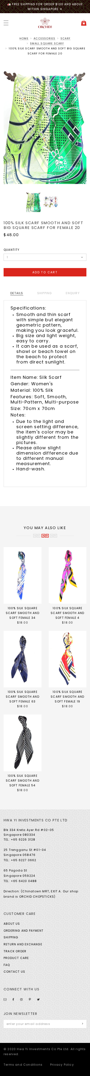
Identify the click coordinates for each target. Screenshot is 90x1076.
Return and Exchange (23, 944)
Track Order (15, 951)
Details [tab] (16, 293)
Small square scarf (47, 43)
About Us (12, 924)
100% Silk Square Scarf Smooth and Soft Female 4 (67, 613)
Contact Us (14, 972)
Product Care (16, 958)
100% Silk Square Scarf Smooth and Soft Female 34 (22, 613)
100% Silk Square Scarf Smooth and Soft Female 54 (22, 780)
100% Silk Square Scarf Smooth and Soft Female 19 (67, 696)
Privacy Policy (62, 1065)
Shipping (11, 937)
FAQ (7, 965)
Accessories (44, 38)
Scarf (65, 38)
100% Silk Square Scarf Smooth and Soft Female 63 (22, 696)
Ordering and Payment (23, 931)
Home (24, 38)
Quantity (12, 250)
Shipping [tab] (44, 293)
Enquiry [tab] (72, 293)
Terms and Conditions (23, 1065)
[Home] (45, 23)
